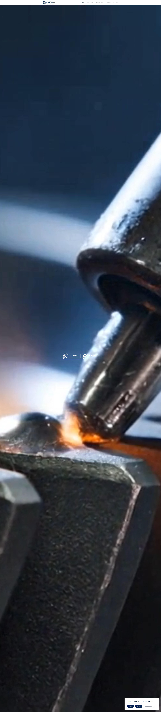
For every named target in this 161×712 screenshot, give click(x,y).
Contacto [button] (116, 2)
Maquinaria (90, 2)
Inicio (83, 2)
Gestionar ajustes (148, 706)
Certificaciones (99, 2)
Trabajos (108, 2)
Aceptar (130, 706)
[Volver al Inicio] (49, 2)
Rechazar (139, 706)
